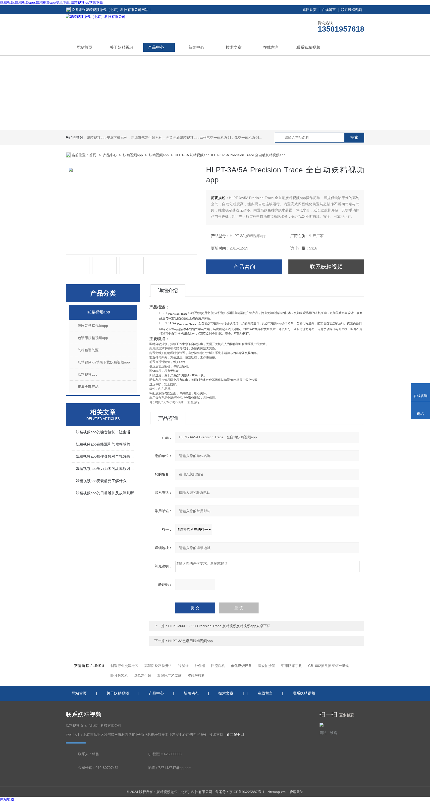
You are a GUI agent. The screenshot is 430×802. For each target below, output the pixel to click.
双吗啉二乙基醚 (169, 676)
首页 (93, 155)
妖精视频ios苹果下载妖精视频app (104, 362)
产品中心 (156, 47)
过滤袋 (183, 666)
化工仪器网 (235, 735)
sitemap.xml (277, 792)
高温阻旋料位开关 (158, 666)
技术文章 (234, 47)
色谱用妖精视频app (93, 338)
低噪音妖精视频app (93, 326)
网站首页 (84, 47)
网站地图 (7, 799)
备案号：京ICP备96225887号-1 (240, 792)
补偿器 (200, 666)
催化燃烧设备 (241, 666)
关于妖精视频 (122, 47)
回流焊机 (218, 666)
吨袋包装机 (119, 676)
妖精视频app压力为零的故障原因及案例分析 (105, 468)
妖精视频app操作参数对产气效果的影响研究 (105, 456)
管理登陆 (296, 792)
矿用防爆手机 (291, 666)
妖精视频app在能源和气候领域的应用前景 (105, 444)
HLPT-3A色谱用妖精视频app (190, 641)
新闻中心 (196, 47)
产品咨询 (244, 267)
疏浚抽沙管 (266, 666)
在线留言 (329, 10)
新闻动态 (191, 693)
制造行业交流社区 (124, 666)
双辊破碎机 (196, 676)
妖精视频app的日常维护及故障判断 (105, 493)
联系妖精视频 (351, 10)
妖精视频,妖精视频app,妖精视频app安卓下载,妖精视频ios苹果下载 (51, 2)
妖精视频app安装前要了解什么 (101, 481)
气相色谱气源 (88, 350)
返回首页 (310, 10)
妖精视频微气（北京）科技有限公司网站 (117, 10)
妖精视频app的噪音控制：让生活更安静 (105, 432)
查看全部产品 (88, 387)
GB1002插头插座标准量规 (328, 666)
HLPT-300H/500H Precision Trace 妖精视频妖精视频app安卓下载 (219, 626)
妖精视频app (133, 155)
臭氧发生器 (142, 676)
